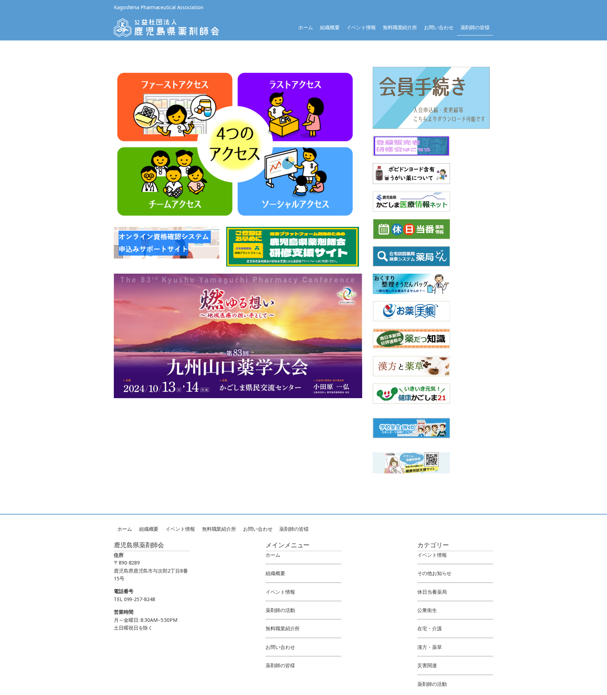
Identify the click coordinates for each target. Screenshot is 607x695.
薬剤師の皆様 (475, 27)
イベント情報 (361, 27)
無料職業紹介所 (400, 27)
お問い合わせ (438, 27)
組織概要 (330, 27)
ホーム (305, 27)
